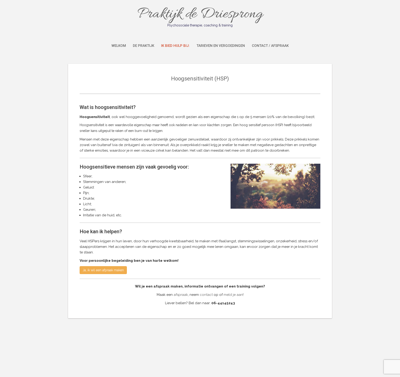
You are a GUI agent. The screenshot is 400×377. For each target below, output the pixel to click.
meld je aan (233, 295)
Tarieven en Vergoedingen (221, 46)
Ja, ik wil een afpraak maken (103, 270)
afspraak (181, 295)
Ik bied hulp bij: (175, 46)
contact (206, 295)
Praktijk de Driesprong (200, 15)
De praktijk (143, 46)
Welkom (119, 46)
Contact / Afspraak (270, 46)
